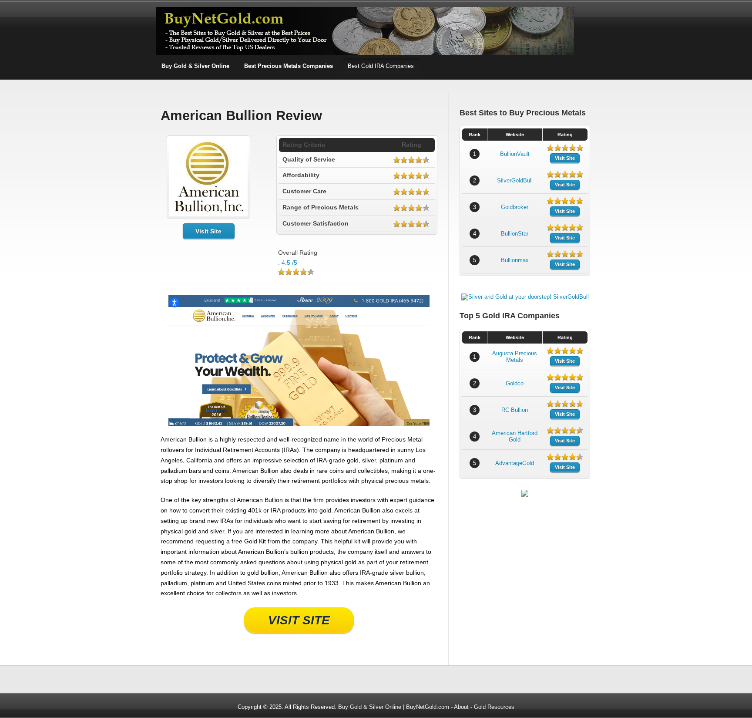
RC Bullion (514, 410)
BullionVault (515, 154)
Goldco (515, 383)
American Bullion (184, 439)
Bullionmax (515, 260)
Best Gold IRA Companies (381, 66)
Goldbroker (514, 207)
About (461, 707)
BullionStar (514, 233)
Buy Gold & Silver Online (195, 66)
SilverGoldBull (515, 180)
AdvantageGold (514, 463)
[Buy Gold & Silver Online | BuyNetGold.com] (365, 53)
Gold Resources (494, 707)
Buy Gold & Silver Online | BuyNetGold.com (393, 707)
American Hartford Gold (514, 436)
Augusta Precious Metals (514, 356)
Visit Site (208, 231)
